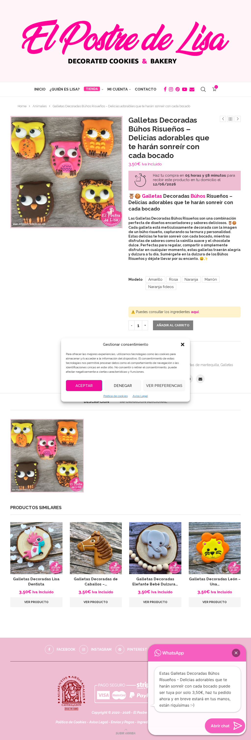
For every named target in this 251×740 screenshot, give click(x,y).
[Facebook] (165, 89)
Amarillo (155, 279)
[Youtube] (184, 89)
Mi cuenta (117, 89)
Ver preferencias (164, 385)
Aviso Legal (140, 396)
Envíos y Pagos (123, 722)
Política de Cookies (71, 722)
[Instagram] (171, 89)
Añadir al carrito (173, 325)
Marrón (211, 279)
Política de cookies (115, 396)
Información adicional (143, 401)
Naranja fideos (161, 287)
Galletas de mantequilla (200, 365)
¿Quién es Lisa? (65, 89)
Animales (40, 106)
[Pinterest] (178, 89)
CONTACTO (145, 89)
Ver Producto (36, 602)
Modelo (135, 279)
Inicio (40, 89)
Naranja (191, 279)
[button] (182, 344)
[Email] (191, 89)
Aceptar (84, 385)
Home (22, 106)
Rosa (173, 279)
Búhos (198, 196)
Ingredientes (147, 722)
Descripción (96, 401)
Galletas (152, 196)
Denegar (123, 385)
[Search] (203, 89)
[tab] (96, 401)
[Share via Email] (200, 378)
